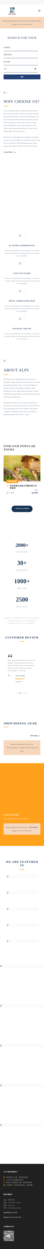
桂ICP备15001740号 (10, 1212)
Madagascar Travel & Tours (12, 1217)
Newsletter (33, 827)
